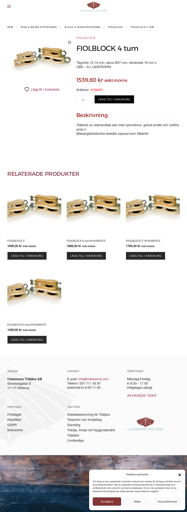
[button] (180, 474)
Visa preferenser (167, 501)
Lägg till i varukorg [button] (27, 255)
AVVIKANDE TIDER (142, 395)
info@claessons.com (93, 378)
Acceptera (107, 501)
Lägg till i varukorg (114, 99)
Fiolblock (86, 38)
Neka (137, 501)
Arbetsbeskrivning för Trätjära (88, 414)
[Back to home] (93, 6)
